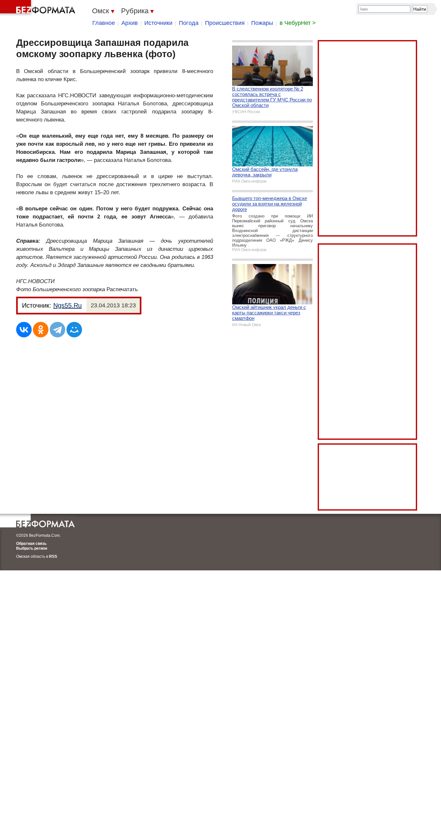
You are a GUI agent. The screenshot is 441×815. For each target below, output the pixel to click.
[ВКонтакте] (24, 329)
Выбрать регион (31, 548)
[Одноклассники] (40, 329)
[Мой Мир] (74, 329)
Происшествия (225, 23)
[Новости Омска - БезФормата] (38, 8)
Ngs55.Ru (67, 305)
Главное (103, 23)
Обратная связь (31, 543)
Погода (189, 23)
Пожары (262, 23)
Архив (129, 23)
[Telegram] (57, 329)
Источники (158, 23)
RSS (53, 556)
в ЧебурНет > (298, 23)
